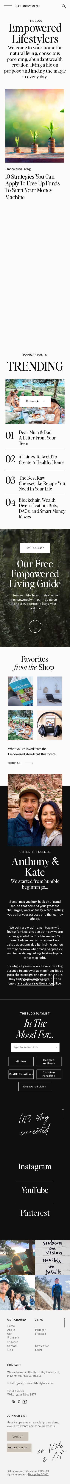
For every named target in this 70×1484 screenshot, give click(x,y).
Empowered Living (18, 169)
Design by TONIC (38, 1474)
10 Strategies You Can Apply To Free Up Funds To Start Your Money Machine (32, 186)
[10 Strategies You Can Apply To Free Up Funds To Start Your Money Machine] (34, 126)
